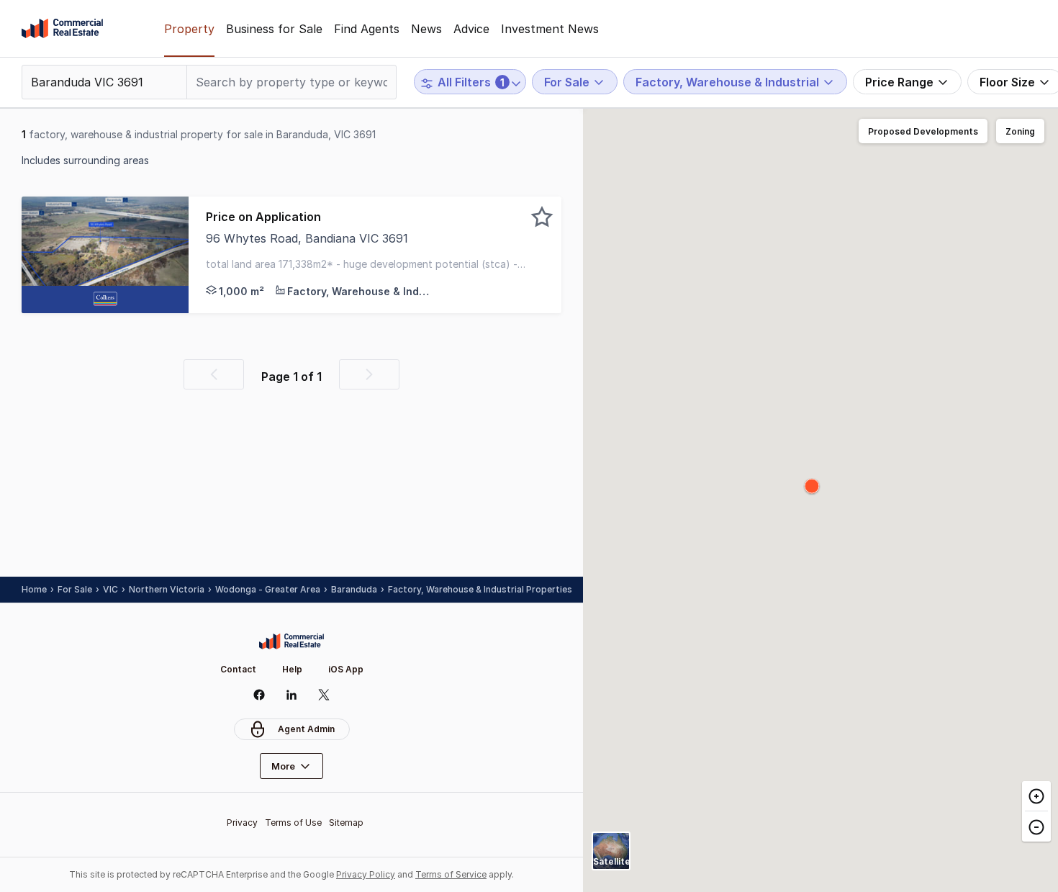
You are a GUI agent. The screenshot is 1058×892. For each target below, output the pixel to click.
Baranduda (354, 589)
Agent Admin (306, 729)
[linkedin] (292, 694)
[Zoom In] (1036, 796)
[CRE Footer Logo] (291, 641)
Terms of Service (451, 874)
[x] (324, 694)
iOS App (345, 669)
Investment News (550, 29)
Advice (471, 29)
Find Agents (366, 29)
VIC (110, 589)
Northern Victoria (166, 589)
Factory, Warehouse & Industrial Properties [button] (480, 589)
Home (34, 589)
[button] (375, 255)
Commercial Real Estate (62, 29)
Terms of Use (293, 822)
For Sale (75, 589)
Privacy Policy (365, 874)
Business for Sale (274, 29)
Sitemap (346, 822)
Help (292, 669)
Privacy (242, 822)
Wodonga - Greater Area (267, 589)
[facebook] (259, 694)
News (426, 29)
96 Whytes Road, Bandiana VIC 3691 (307, 238)
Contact (238, 669)
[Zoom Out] (1036, 826)
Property (189, 29)
